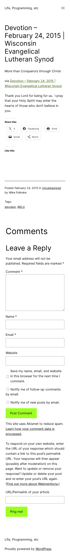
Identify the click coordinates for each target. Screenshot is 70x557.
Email (11, 335)
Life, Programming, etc (21, 8)
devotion (10, 207)
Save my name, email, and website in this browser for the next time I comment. (35, 376)
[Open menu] (63, 8)
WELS (21, 207)
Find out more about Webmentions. (33, 484)
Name (11, 316)
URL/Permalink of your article (27, 492)
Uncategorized (51, 188)
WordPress (43, 549)
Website (11, 353)
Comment (14, 272)
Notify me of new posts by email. (35, 402)
